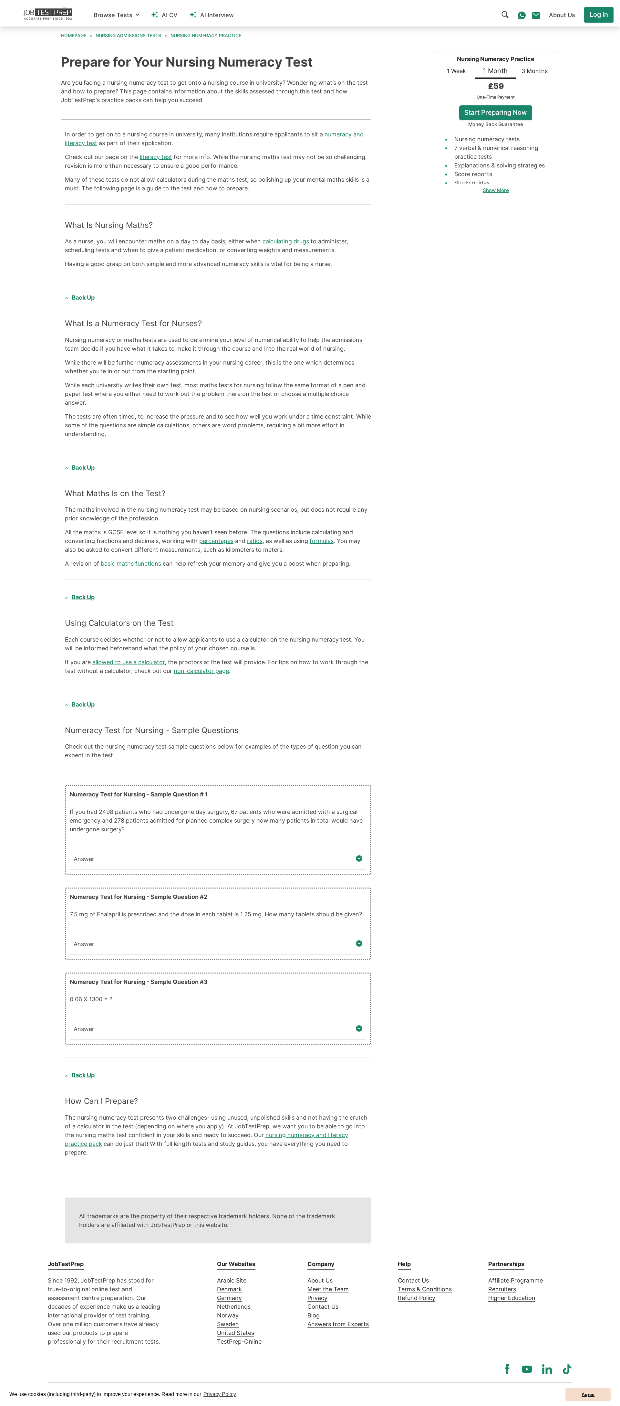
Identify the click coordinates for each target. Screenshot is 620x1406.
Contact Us (322, 1306)
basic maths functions (131, 563)
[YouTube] (527, 1369)
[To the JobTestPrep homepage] (47, 13)
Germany (229, 1297)
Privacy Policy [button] (219, 1394)
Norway (228, 1315)
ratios (255, 541)
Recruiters (502, 1289)
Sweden (228, 1324)
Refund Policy (416, 1297)
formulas (322, 541)
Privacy (317, 1297)
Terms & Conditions (425, 1289)
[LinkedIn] (547, 1369)
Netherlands (234, 1306)
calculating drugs (286, 241)
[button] (116, 15)
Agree (588, 1394)
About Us (320, 1280)
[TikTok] (567, 1369)
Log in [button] (599, 14)
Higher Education (511, 1297)
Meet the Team (328, 1289)
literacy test (156, 157)
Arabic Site (231, 1280)
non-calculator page (201, 670)
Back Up (83, 297)
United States (235, 1332)
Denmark (229, 1289)
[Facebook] (507, 1369)
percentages (216, 541)
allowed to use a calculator (128, 662)
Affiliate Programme (515, 1280)
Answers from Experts (338, 1324)
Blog (313, 1315)
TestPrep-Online (239, 1341)
